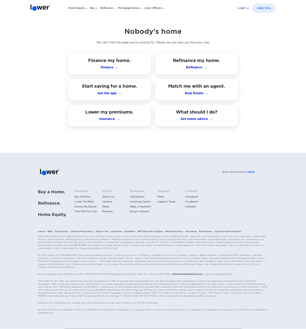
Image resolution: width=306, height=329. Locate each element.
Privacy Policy (61, 231)
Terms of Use (101, 231)
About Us (108, 197)
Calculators (137, 197)
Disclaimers (129, 231)
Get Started (191, 231)
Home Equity (76, 8)
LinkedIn (190, 207)
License (41, 231)
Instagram (191, 197)
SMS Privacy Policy (174, 231)
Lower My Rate (84, 202)
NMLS (50, 231)
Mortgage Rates (128, 8)
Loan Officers (153, 8)
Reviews (107, 211)
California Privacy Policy (81, 231)
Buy (92, 8)
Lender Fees (116, 231)
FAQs (160, 197)
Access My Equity (86, 207)
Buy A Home (82, 197)
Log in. (250, 172)
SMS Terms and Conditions (150, 231)
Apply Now (264, 8)
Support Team (166, 202)
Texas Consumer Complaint (227, 231)
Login (241, 8)
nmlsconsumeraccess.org (187, 274)
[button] (196, 115)
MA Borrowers (205, 231)
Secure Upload (139, 211)
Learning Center (140, 202)
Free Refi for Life (86, 211)
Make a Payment (140, 207)
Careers (107, 202)
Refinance (106, 8)
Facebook (191, 202)
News (105, 207)
